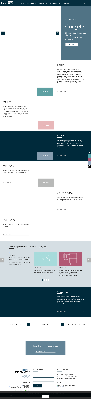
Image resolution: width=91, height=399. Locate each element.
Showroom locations (40, 351)
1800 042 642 (73, 377)
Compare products (61, 91)
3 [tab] (46, 280)
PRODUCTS (24, 3)
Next (57, 33)
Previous (3, 33)
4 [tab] (48, 280)
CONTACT (67, 3)
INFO (60, 3)
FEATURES (33, 3)
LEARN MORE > (71, 45)
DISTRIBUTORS (43, 3)
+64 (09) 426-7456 (68, 375)
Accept (45, 396)
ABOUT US (53, 3)
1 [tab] (42, 280)
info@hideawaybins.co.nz (68, 379)
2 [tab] (44, 280)
